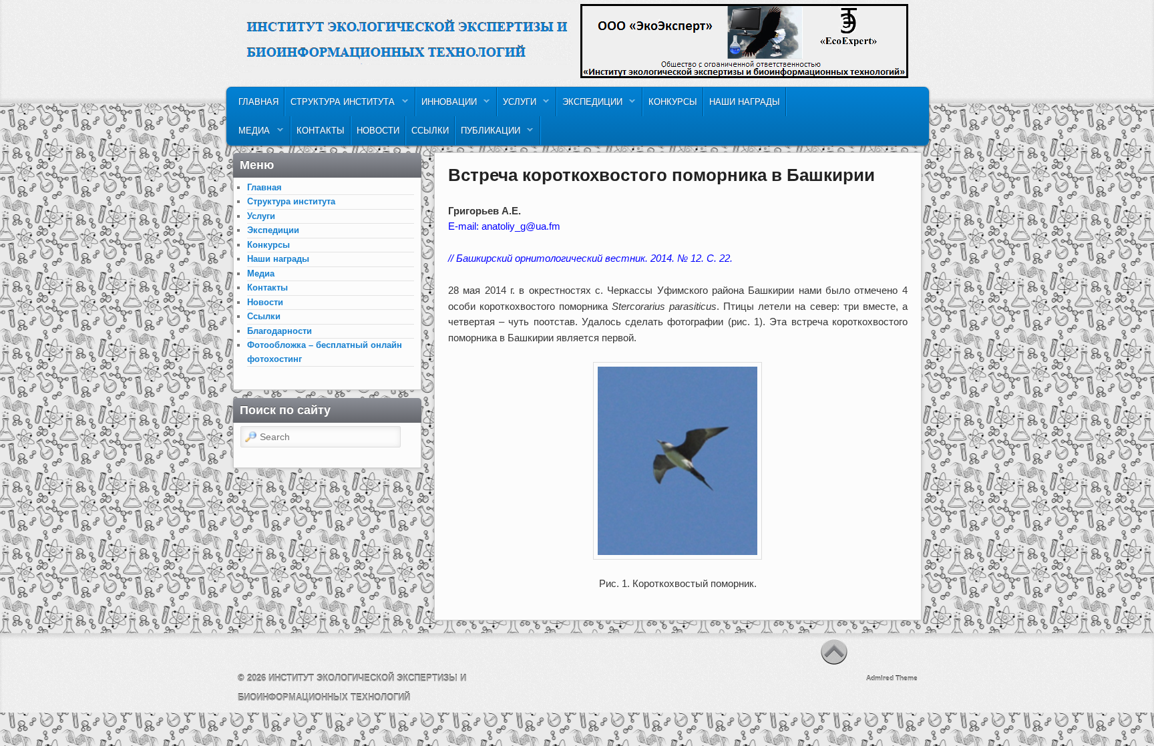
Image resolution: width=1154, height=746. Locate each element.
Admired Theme (892, 678)
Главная (258, 102)
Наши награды (744, 102)
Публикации (487, 134)
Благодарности (279, 331)
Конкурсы (672, 102)
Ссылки (430, 131)
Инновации (446, 105)
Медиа (251, 134)
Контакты (321, 131)
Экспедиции (589, 105)
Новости (378, 131)
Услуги (517, 105)
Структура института (340, 105)
